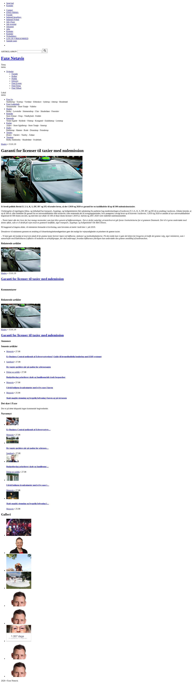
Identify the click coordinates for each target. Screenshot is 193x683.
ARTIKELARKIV (9, 51)
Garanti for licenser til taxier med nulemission (32, 279)
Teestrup (9, 137)
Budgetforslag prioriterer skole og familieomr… (27, 466)
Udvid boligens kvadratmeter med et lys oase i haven (29, 388)
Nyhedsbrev (11, 36)
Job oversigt (11, 24)
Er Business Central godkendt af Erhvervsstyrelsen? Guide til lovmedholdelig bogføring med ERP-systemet (53, 356)
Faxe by (9, 99)
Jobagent (10, 27)
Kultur (14, 76)
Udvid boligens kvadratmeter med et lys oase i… (27, 485)
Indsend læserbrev (13, 17)
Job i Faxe (10, 22)
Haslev (9, 109)
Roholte (9, 114)
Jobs (8, 29)
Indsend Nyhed (12, 19)
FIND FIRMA (12, 12)
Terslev (9, 132)
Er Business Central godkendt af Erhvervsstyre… (28, 429)
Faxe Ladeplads (12, 104)
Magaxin (10, 351)
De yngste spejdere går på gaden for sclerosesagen (28, 367)
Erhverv (15, 81)
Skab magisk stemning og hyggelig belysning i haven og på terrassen (36, 398)
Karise (9, 123)
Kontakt (9, 5)
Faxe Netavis (12, 58)
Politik (14, 79)
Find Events (17, 83)
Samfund (10, 362)
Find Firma (16, 86)
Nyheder (10, 71)
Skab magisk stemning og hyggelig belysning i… (27, 503)
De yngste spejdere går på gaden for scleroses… (27, 448)
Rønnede (10, 118)
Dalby (8, 128)
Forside (9, 15)
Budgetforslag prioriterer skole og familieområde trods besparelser (35, 377)
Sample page (11, 41)
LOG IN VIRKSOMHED (17, 38)
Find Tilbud (16, 88)
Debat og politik (13, 372)
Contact (9, 10)
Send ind (10, 3)
